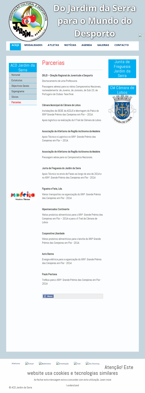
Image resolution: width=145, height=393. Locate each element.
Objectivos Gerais (20, 85)
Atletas (53, 45)
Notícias (70, 45)
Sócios (14, 96)
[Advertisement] (23, 158)
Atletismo (16, 363)
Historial (15, 75)
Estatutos (16, 80)
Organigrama (17, 91)
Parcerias (16, 102)
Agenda (87, 45)
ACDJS (15, 45)
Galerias (103, 45)
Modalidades (33, 45)
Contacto (121, 45)
